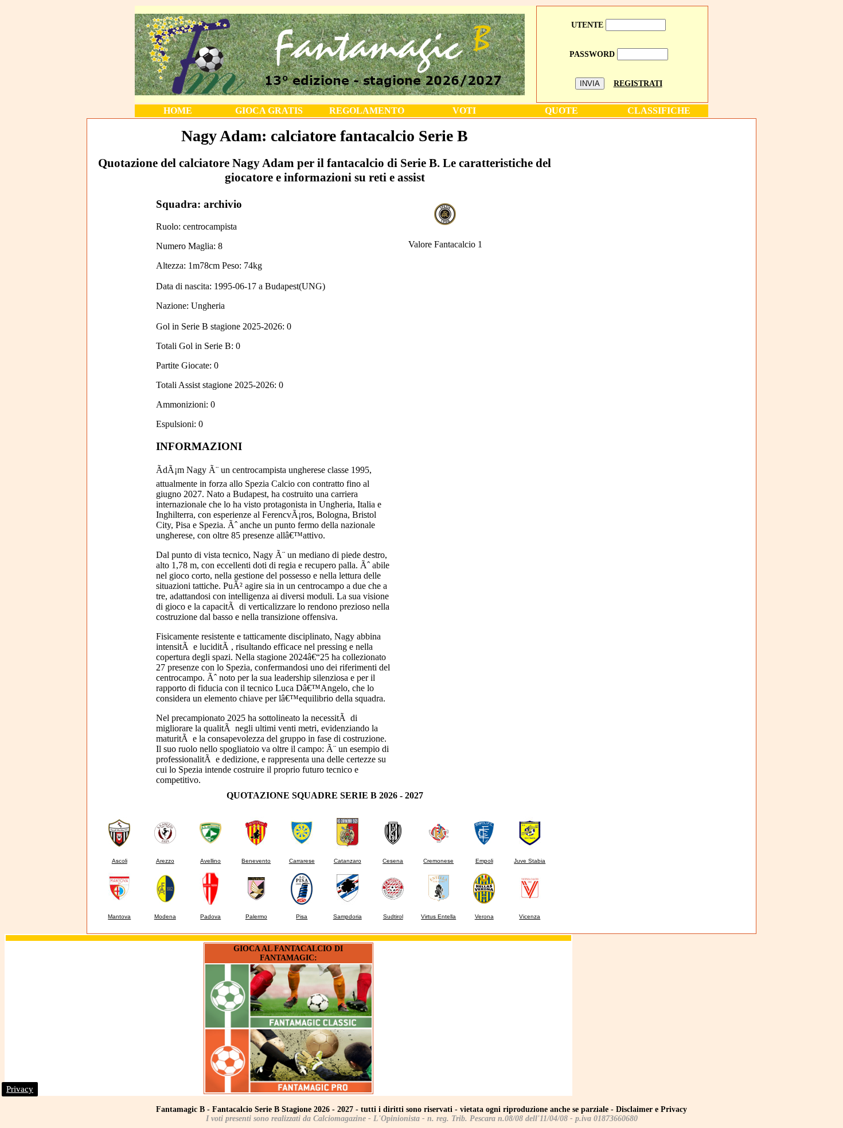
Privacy (19, 1089)
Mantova (119, 916)
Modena (165, 916)
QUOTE (561, 110)
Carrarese (302, 861)
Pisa (301, 916)
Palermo (256, 916)
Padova (210, 916)
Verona (484, 916)
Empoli (484, 861)
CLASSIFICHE (658, 110)
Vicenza (529, 916)
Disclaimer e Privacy (651, 1109)
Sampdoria (347, 916)
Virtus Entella (438, 916)
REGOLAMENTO (366, 110)
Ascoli (119, 861)
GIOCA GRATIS (269, 110)
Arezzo (165, 861)
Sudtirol (393, 916)
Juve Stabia (529, 861)
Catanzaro (347, 861)
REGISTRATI (638, 83)
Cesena (393, 861)
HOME (177, 110)
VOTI (464, 110)
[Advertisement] (658, 200)
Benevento (256, 861)
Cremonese (438, 861)
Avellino (210, 861)
